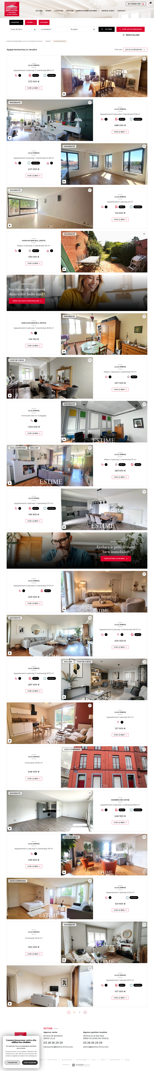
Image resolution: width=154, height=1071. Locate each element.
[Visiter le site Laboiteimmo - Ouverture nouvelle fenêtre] (80, 1065)
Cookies (127, 1059)
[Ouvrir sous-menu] (99, 11)
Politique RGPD (115, 1059)
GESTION (69, 11)
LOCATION (58, 11)
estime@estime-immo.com (96, 1047)
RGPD (103, 1059)
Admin (94, 1059)
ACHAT (48, 11)
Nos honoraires (52, 1059)
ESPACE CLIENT (108, 11)
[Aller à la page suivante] (85, 1012)
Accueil (39, 11)
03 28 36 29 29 (53, 1042)
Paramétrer (12, 1063)
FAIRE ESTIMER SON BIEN (86, 11)
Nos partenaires (67, 1059)
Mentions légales (81, 1059)
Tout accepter (30, 1063)
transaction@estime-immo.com (58, 1047)
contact (121, 11)
